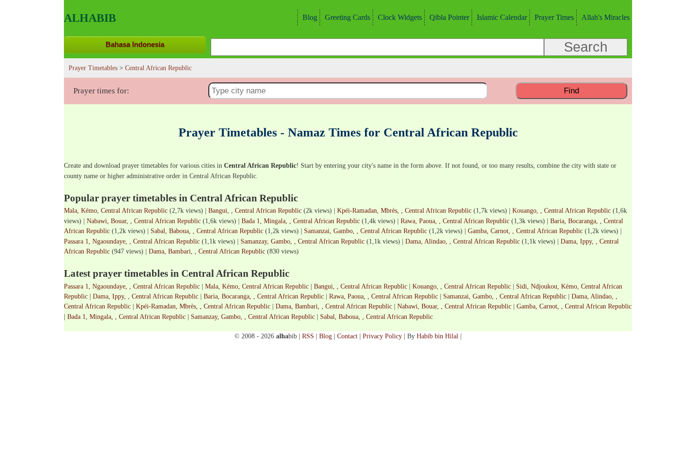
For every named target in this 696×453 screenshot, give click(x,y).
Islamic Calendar (502, 17)
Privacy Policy (382, 336)
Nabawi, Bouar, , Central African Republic (144, 221)
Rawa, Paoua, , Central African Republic (455, 221)
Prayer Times (554, 17)
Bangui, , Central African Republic (255, 210)
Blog (310, 17)
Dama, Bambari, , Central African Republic (207, 251)
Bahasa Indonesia (135, 44)
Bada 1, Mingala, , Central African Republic (300, 221)
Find (571, 90)
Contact (347, 336)
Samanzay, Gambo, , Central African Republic (303, 241)
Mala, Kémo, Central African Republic (116, 210)
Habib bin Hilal (437, 336)
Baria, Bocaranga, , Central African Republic (264, 296)
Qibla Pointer (449, 17)
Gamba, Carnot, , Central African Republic (525, 231)
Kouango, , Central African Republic (561, 210)
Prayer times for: (101, 90)
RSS (308, 336)
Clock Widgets (400, 17)
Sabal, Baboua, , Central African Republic (207, 231)
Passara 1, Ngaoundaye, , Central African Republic (132, 241)
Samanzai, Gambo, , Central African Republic (365, 231)
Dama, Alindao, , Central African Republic (462, 241)
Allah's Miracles (605, 17)
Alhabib (90, 18)
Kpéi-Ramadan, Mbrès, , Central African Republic (404, 210)
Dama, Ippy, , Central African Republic (145, 296)
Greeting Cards (347, 17)
